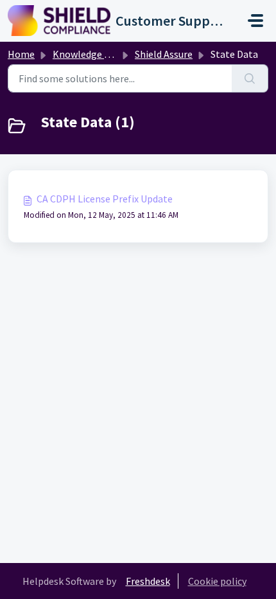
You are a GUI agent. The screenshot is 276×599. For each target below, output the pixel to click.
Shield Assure (164, 54)
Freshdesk (148, 581)
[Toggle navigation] (255, 20)
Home (21, 54)
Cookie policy (217, 581)
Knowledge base (89, 54)
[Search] (250, 78)
